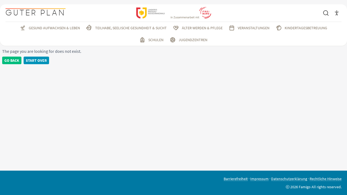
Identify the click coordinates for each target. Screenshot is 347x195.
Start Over (36, 60)
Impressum (259, 178)
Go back (11, 60)
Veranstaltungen (253, 27)
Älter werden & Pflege (202, 27)
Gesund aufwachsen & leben (54, 27)
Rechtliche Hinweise (326, 178)
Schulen (155, 39)
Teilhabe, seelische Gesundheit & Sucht (131, 27)
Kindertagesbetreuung (306, 27)
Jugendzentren (193, 39)
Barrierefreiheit (236, 178)
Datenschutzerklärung (289, 178)
